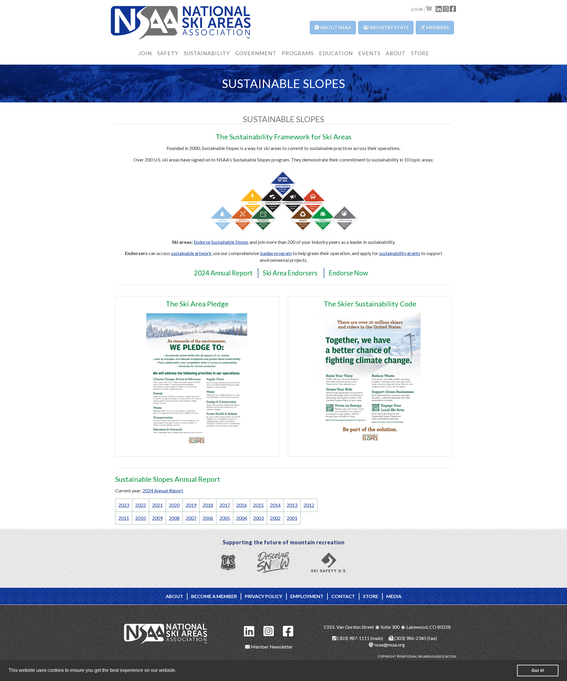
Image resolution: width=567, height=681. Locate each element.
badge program (276, 253)
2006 (208, 518)
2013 (292, 505)
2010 (140, 518)
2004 (241, 518)
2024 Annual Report (223, 273)
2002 (275, 518)
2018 (208, 505)
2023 (123, 505)
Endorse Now (348, 273)
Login (417, 9)
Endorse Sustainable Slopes (221, 242)
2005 (224, 518)
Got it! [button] (538, 670)
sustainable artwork (191, 253)
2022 (140, 505)
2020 (174, 505)
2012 (309, 505)
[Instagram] (268, 630)
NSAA (181, 23)
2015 (258, 505)
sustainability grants (399, 253)
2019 (191, 505)
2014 (275, 505)
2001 (292, 518)
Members (437, 27)
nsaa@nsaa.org (389, 644)
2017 (224, 505)
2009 (157, 518)
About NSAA (335, 27)
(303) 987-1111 (352, 638)
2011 (123, 518)
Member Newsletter (271, 646)
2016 (241, 505)
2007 (191, 518)
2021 (157, 505)
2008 (174, 518)
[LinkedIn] (249, 630)
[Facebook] (288, 630)
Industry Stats (389, 27)
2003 (258, 518)
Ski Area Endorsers (290, 273)
